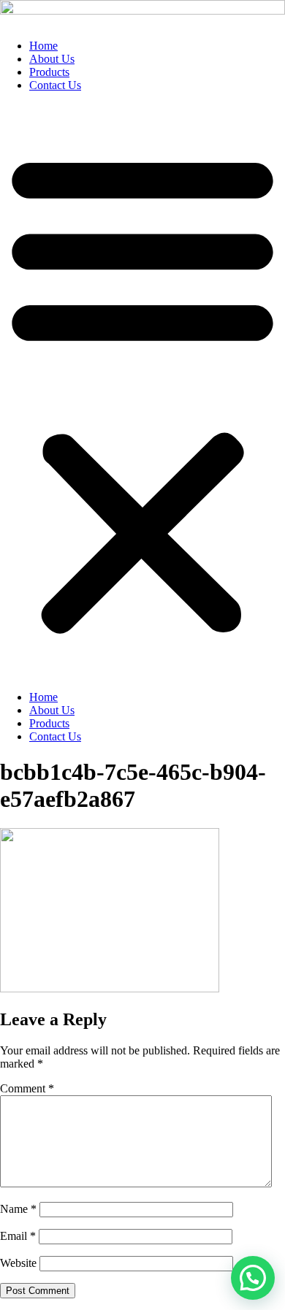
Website (18, 1263)
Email (18, 1236)
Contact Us (55, 85)
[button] (142, 391)
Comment (27, 1088)
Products (49, 72)
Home (43, 45)
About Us (52, 59)
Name (18, 1209)
